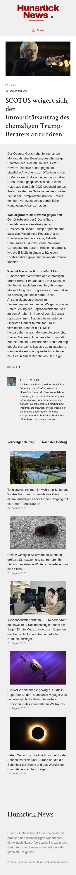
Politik (12, 84)
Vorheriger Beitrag (20, 442)
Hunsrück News (30, 814)
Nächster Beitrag (54, 442)
